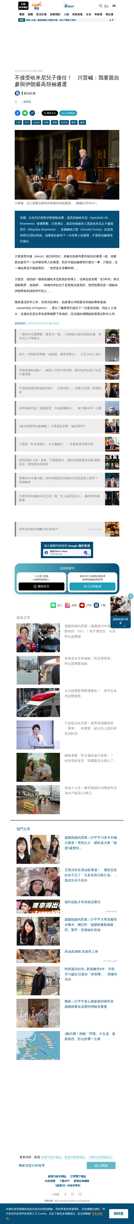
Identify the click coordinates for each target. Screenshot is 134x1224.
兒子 (27, 122)
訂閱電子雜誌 (78, 1176)
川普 (18, 122)
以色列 (36, 122)
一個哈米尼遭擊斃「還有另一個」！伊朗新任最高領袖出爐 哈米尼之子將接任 (60, 336)
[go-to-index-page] (69, 5)
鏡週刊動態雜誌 (75, 1157)
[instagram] (72, 1194)
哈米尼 (64, 122)
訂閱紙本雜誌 (23, 6)
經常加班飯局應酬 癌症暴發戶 (38, 529)
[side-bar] (114, 6)
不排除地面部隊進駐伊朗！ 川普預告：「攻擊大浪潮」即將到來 (60, 390)
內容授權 (50, 1181)
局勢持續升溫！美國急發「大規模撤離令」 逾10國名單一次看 (60, 408)
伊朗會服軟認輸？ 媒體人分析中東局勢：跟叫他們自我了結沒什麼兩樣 (60, 372)
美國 (54, 122)
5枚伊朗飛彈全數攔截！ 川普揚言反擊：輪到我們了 (52, 426)
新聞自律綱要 (81, 1181)
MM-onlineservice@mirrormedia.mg (72, 1200)
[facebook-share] (17, 113)
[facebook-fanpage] (65, 1194)
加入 (59, 605)
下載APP (64, 1181)
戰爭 (74, 122)
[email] (80, 1194)
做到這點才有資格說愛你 (82, 902)
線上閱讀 (101, 1165)
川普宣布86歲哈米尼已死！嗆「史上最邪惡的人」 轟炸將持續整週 (59, 498)
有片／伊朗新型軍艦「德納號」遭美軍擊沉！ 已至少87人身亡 (60, 354)
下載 (103, 605)
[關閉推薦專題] (130, 596)
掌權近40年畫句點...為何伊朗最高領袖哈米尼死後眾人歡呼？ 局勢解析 (58, 480)
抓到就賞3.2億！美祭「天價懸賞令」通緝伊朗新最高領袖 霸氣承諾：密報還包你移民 (59, 462)
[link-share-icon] (32, 113)
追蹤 (74, 605)
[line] (56, 1194)
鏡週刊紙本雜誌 (51, 1157)
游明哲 (27, 101)
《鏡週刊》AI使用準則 (67, 1185)
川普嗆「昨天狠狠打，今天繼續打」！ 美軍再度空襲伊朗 (56, 444)
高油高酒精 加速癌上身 (81, 951)
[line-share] (25, 113)
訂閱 (88, 605)
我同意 (119, 1213)
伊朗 (46, 122)
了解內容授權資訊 (100, 1157)
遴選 (82, 122)
